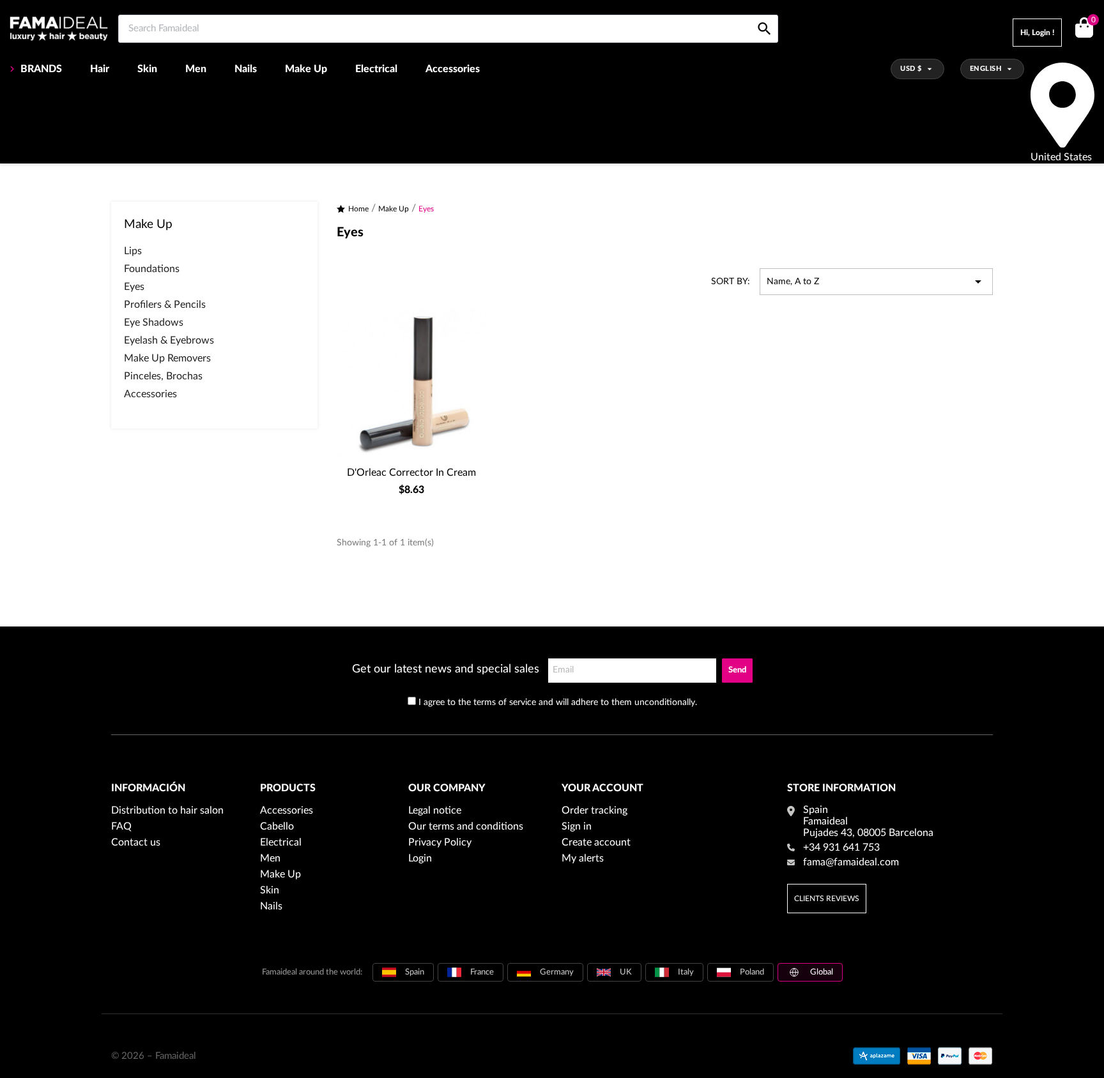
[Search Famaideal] (764, 14)
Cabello (277, 826)
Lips (133, 251)
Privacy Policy (439, 842)
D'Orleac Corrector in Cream (411, 472)
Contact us (135, 842)
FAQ (121, 826)
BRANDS (41, 69)
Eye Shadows (153, 322)
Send (737, 670)
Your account (602, 788)
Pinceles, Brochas (163, 376)
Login (420, 858)
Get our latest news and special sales (445, 669)
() (1092, 20)
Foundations (152, 269)
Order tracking (594, 810)
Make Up (306, 69)
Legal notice (434, 810)
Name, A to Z (876, 281)
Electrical (376, 69)
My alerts (583, 858)
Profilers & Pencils (165, 305)
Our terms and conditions (465, 826)
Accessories (452, 69)
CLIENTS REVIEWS (826, 898)
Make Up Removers (167, 358)
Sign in (577, 826)
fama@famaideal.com (851, 862)
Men (195, 69)
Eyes (134, 287)
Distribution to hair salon (167, 810)
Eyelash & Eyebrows (169, 340)
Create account (596, 842)
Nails (245, 69)
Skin (147, 69)
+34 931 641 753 (841, 847)
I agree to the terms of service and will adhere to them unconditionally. (557, 702)
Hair (99, 69)
